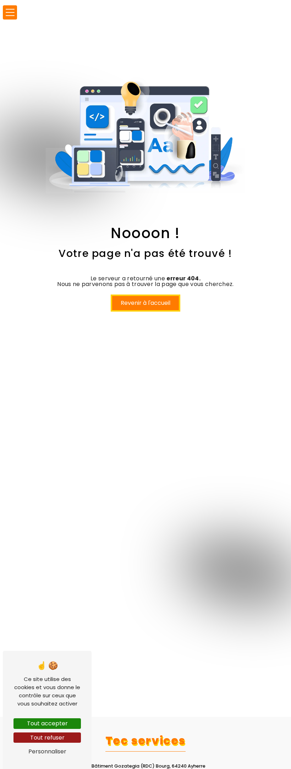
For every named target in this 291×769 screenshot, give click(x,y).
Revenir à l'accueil (145, 303)
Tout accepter (47, 723)
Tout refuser (47, 738)
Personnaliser (47, 751)
